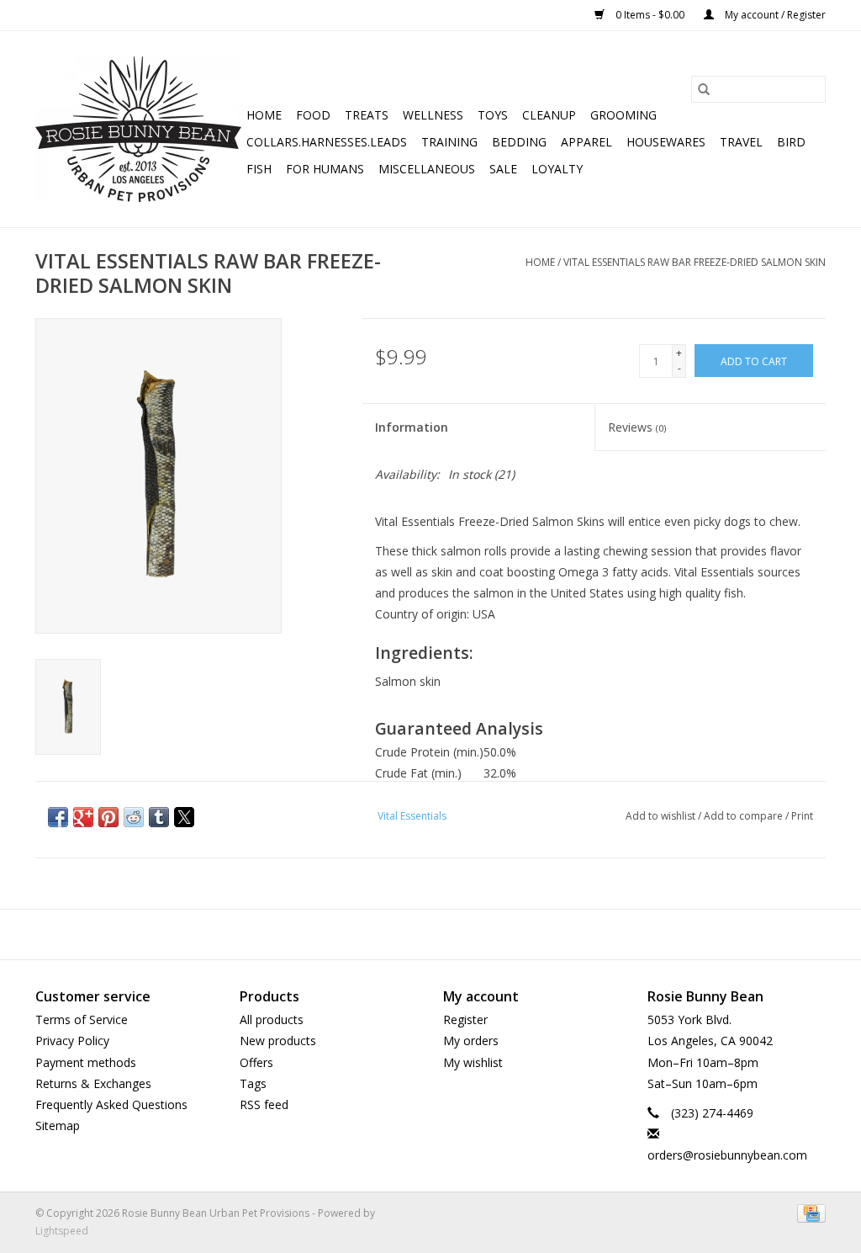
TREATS (366, 115)
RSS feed (264, 1104)
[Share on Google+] (83, 817)
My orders (471, 1041)
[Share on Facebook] (58, 817)
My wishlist (473, 1062)
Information (411, 427)
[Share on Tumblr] (159, 817)
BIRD (791, 142)
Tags (253, 1083)
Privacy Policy (72, 1041)
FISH (259, 169)
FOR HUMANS (325, 169)
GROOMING (623, 115)
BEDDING (519, 142)
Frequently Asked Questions (111, 1104)
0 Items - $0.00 (650, 15)
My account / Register (774, 15)
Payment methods (85, 1062)
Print (802, 816)
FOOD (313, 115)
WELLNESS (433, 115)
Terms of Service (81, 1019)
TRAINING (449, 142)
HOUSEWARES (665, 142)
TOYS (493, 115)
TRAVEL (741, 142)
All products (272, 1019)
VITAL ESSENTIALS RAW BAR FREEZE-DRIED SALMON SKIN (694, 262)
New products (278, 1041)
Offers (256, 1062)
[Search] (703, 89)
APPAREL (586, 142)
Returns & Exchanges (93, 1083)
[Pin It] (108, 817)
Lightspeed (61, 1231)
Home (264, 115)
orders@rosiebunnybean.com (727, 1155)
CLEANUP (549, 115)
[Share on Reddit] (134, 817)
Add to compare (744, 816)
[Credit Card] (808, 1212)
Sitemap (57, 1126)
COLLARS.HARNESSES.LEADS (326, 142)
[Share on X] (184, 817)
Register (465, 1019)
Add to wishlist (662, 816)
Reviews (637, 427)
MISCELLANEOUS (426, 169)
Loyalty (557, 169)
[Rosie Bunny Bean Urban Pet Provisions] (138, 129)
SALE (503, 169)
